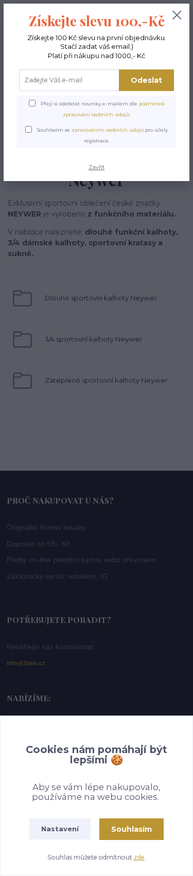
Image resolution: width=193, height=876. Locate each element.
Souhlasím (131, 829)
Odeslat (146, 80)
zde (139, 857)
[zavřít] (177, 16)
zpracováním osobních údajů (108, 130)
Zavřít (96, 167)
